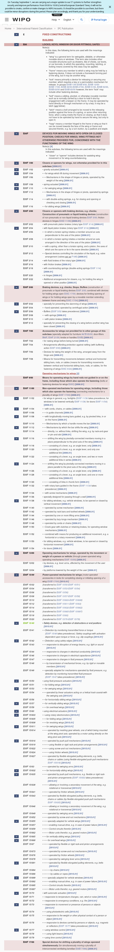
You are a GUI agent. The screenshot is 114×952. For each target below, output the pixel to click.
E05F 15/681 (29, 862)
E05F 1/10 (28, 188)
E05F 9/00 (28, 377)
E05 (25, 44)
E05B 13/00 (93, 84)
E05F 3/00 (28, 210)
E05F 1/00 (28, 162)
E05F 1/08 (28, 184)
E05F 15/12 (28, 603)
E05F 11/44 (28, 515)
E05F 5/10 (28, 318)
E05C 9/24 (66, 368)
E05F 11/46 (28, 519)
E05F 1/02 (28, 169)
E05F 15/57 (62, 596)
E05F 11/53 (28, 541)
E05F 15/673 (29, 851)
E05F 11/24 (28, 463)
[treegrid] (57, 491)
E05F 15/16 (28, 611)
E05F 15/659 (29, 828)
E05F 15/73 (28, 904)
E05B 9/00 (82, 84)
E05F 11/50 (28, 526)
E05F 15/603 (63, 600)
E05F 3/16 (28, 264)
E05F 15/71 (28, 896)
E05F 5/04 (28, 307)
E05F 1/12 (28, 191)
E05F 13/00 (28, 552)
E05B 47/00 (78, 86)
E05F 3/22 (28, 279)
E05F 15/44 (28, 651)
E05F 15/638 (29, 784)
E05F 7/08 (28, 358)
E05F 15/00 (69, 559)
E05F (25, 133)
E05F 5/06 (28, 311)
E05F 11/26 (28, 470)
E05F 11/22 (28, 456)
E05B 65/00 (70, 89)
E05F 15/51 (73, 584)
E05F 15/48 (51, 633)
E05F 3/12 (28, 253)
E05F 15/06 (28, 592)
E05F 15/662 (75, 607)
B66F (44, 337)
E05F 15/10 (28, 600)
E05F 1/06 (28, 177)
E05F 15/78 (28, 933)
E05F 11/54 (101, 401)
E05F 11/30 (28, 481)
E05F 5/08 (28, 315)
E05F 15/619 (29, 744)
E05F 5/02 (28, 303)
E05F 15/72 (28, 900)
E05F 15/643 (29, 795)
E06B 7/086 (81, 948)
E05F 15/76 (28, 922)
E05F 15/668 (29, 840)
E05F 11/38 (80, 401)
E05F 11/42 (28, 511)
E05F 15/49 (28, 670)
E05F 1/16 (28, 206)
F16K (74, 256)
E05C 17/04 (71, 300)
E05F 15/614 (29, 730)
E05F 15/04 (28, 588)
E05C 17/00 (69, 293)
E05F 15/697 (75, 611)
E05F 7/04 (28, 344)
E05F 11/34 (85, 485)
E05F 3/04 (28, 227)
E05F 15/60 (62, 615)
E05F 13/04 (28, 570)
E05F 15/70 (62, 619)
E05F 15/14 (28, 607)
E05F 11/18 (28, 445)
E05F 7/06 (28, 351)
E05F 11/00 (28, 388)
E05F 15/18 (28, 615)
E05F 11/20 (28, 449)
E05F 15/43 (28, 644)
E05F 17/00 (64, 394)
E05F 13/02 (28, 562)
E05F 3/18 (28, 268)
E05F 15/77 (64, 925)
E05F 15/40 (28, 622)
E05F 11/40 (28, 507)
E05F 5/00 (92, 217)
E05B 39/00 (66, 86)
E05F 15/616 (29, 740)
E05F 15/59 (73, 596)
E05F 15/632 (63, 607)
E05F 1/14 (28, 199)
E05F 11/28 (28, 474)
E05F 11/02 (28, 398)
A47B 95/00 (86, 334)
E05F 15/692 (29, 881)
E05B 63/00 (54, 89)
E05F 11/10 (28, 423)
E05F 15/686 (29, 873)
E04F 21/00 (53, 337)
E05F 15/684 (29, 869)
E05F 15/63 (74, 603)
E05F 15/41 (28, 630)
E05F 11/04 (28, 408)
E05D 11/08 (64, 220)
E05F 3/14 (88, 224)
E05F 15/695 (29, 885)
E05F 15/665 (63, 611)
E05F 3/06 (28, 231)
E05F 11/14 (28, 431)
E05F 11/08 (28, 416)
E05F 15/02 (28, 584)
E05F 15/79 (73, 619)
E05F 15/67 (28, 843)
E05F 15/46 (28, 655)
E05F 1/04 (28, 173)
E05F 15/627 (29, 756)
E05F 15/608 (75, 600)
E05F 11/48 (28, 523)
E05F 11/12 (28, 427)
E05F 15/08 (28, 596)
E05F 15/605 (29, 718)
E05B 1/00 (71, 84)
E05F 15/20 (28, 619)
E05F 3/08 (28, 238)
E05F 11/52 (28, 534)
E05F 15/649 (29, 813)
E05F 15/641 (29, 791)
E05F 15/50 (62, 584)
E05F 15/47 (28, 659)
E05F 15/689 (29, 877)
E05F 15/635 (29, 774)
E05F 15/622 (29, 748)
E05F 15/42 (28, 640)
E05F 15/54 (73, 588)
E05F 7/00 (28, 330)
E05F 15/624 (29, 752)
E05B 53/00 (102, 86)
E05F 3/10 (28, 246)
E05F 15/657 (29, 824)
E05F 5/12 (28, 322)
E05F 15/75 (28, 915)
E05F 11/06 (28, 412)
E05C (71, 384)
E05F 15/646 (29, 806)
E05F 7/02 (28, 340)
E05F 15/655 (29, 820)
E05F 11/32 (28, 485)
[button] (16, 34)
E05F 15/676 (29, 855)
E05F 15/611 (63, 603)
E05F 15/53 (62, 588)
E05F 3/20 (28, 275)
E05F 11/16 (28, 438)
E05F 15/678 (29, 858)
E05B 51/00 (90, 86)
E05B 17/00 (54, 86)
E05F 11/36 (82, 398)
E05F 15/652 (79, 777)
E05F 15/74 (28, 911)
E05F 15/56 (62, 592)
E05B (79, 337)
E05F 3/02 (28, 224)
